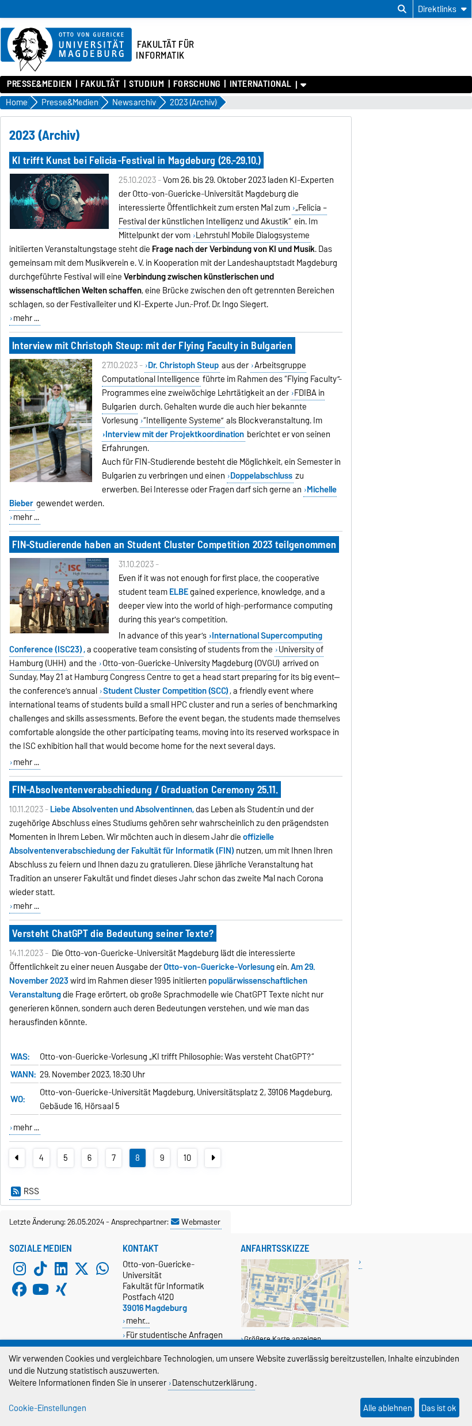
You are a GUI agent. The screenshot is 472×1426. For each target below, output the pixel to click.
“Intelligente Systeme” (183, 420)
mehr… (138, 1320)
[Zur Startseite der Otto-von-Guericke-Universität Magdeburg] (66, 50)
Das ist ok (438, 1408)
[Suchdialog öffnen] (402, 9)
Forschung (196, 84)
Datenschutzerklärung (213, 1382)
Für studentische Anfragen (174, 1335)
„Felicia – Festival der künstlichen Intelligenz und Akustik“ (223, 214)
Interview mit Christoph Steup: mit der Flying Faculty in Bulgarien (152, 345)
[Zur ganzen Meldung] (59, 227)
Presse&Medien (39, 84)
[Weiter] (212, 1158)
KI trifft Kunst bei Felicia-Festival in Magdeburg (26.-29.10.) (136, 160)
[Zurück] (17, 1158)
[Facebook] (19, 1289)
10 (187, 1158)
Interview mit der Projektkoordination (174, 434)
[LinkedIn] (61, 1269)
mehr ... (26, 318)
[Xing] (61, 1289)
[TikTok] (40, 1269)
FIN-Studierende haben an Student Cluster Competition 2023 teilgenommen (174, 544)
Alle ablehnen (387, 1408)
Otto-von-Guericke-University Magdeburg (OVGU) (191, 663)
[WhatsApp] (102, 1269)
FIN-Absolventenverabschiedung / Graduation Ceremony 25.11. (145, 789)
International (261, 84)
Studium (146, 84)
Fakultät (100, 84)
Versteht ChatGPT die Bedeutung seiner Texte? (113, 933)
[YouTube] (40, 1289)
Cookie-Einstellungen (47, 1408)
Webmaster (200, 1222)
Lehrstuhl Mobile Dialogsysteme (253, 235)
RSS (31, 1191)
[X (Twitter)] (81, 1269)
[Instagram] (19, 1269)
